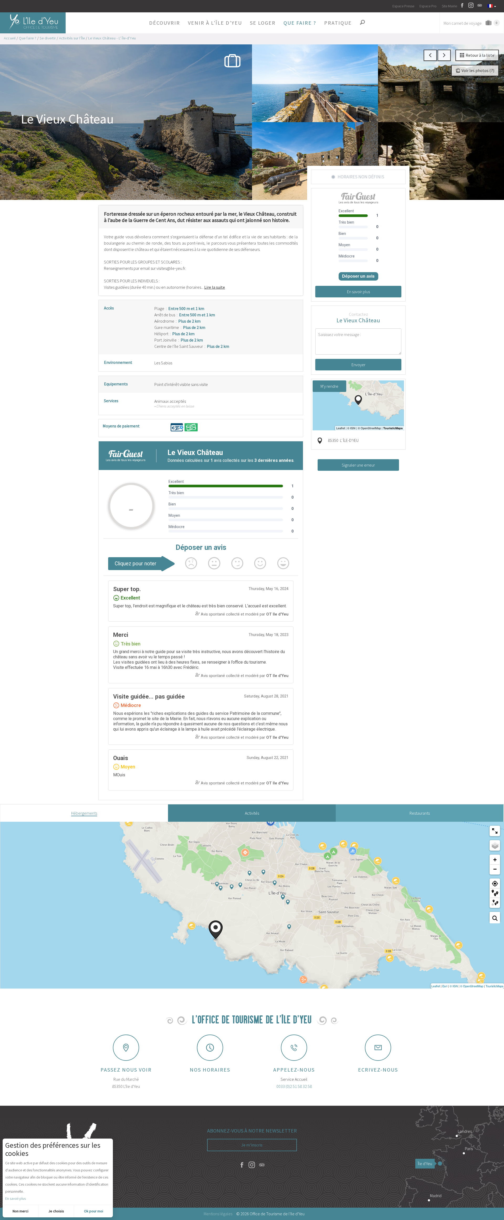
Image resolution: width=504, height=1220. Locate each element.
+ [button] (495, 859)
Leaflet (435, 986)
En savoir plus (15, 1198)
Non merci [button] (20, 1211)
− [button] (495, 869)
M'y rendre (329, 386)
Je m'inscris (251, 1144)
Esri (444, 986)
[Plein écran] (495, 831)
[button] (164, 22)
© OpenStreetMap (471, 986)
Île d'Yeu (425, 1163)
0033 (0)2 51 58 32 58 (294, 1086)
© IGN (454, 986)
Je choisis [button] (56, 1211)
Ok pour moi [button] (93, 1211)
